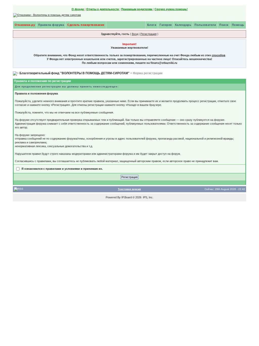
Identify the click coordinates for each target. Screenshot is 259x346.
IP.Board (126, 197)
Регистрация (148, 33)
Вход (135, 33)
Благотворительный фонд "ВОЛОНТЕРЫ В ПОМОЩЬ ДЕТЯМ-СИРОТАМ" (74, 73)
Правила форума (51, 24)
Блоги (152, 24)
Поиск (224, 24)
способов (218, 55)
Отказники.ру (25, 24)
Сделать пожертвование (85, 24)
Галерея (166, 24)
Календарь (183, 24)
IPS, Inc (148, 197)
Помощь (238, 24)
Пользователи (205, 24)
